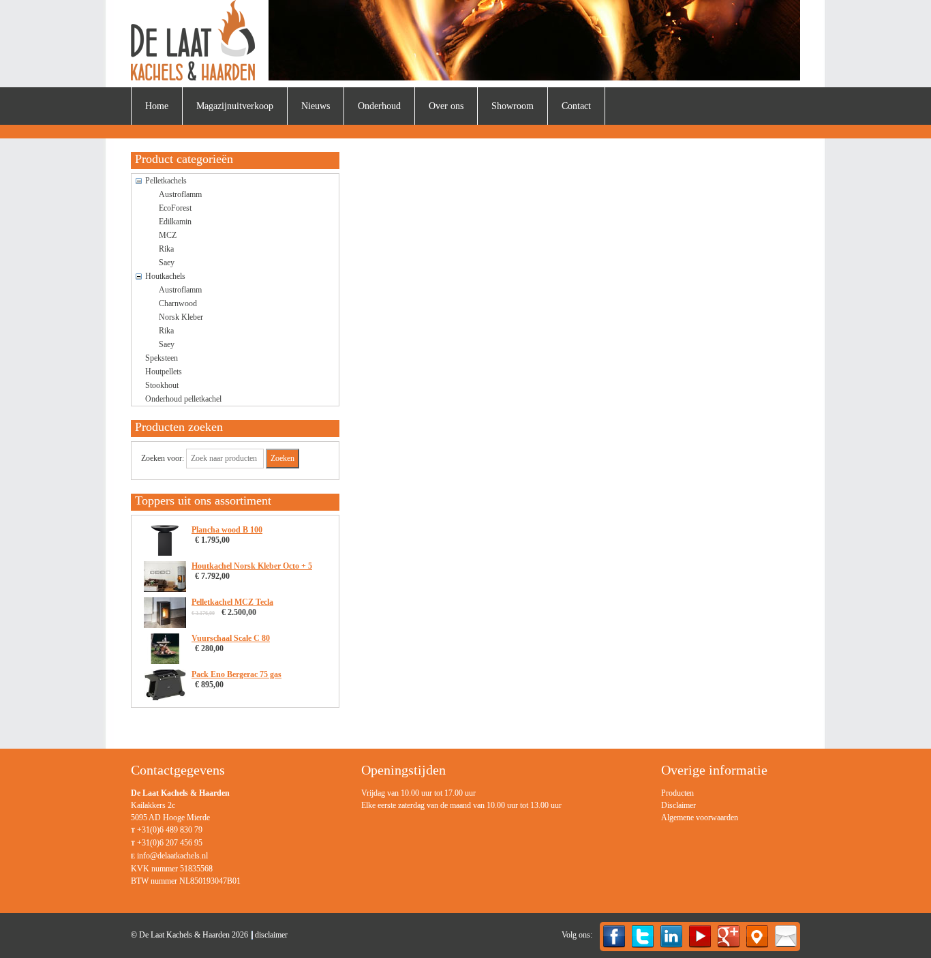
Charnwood (178, 303)
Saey (166, 262)
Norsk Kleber (181, 317)
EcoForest (175, 208)
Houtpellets (163, 371)
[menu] (699, 805)
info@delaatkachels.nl (172, 855)
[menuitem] (157, 106)
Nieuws (315, 106)
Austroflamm (180, 194)
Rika (166, 249)
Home (156, 106)
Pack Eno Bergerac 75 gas (236, 674)
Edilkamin (175, 221)
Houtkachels (165, 276)
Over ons (446, 106)
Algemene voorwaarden (699, 817)
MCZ (168, 235)
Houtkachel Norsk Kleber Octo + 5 (252, 566)
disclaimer (271, 935)
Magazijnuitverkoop (234, 106)
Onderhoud (379, 106)
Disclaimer (678, 805)
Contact (576, 106)
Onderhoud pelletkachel (183, 399)
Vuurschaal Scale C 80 (231, 638)
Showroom (512, 106)
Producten (677, 793)
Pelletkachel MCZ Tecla (232, 602)
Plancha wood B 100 (227, 530)
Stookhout (162, 385)
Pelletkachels (166, 180)
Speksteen (161, 358)
